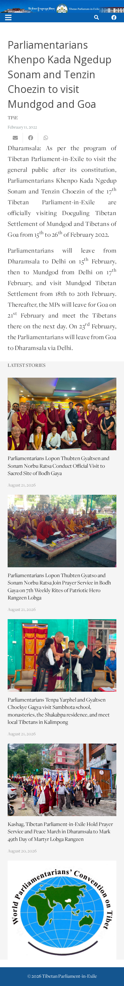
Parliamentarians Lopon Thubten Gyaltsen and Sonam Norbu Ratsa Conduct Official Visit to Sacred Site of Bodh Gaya (58, 466)
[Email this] (15, 138)
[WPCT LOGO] (62, 910)
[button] (96, 17)
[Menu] (8, 17)
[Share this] (30, 138)
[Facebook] (114, 17)
